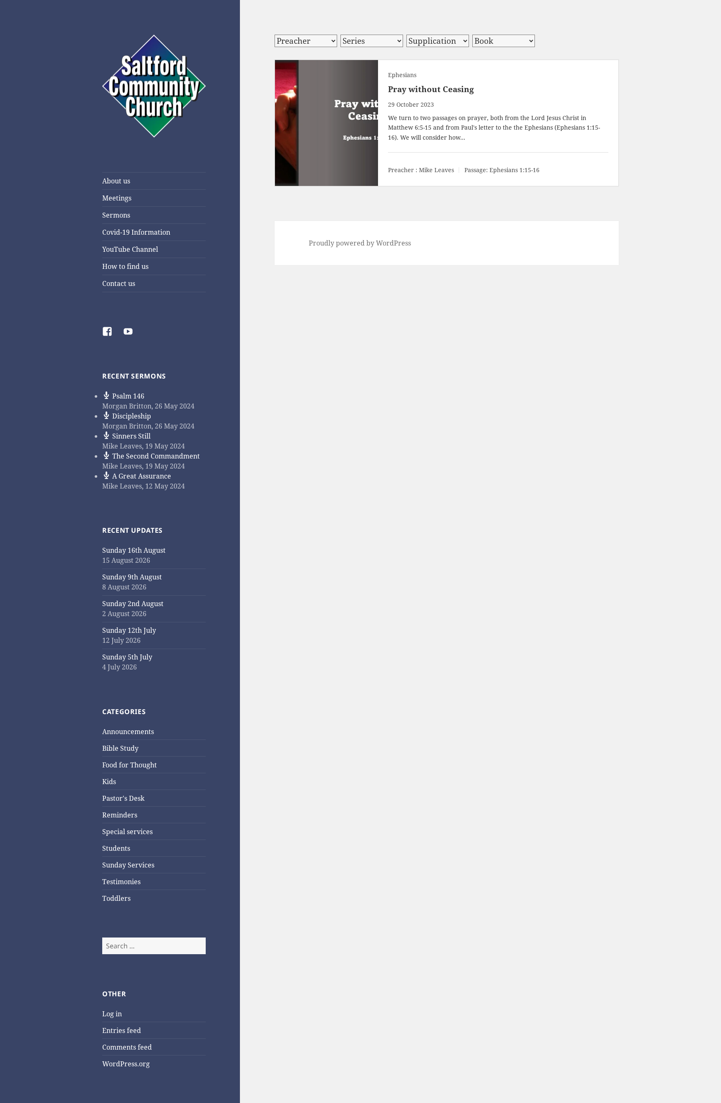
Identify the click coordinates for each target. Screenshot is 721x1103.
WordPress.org (126, 1063)
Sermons (116, 215)
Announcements (128, 731)
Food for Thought (129, 765)
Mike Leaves (436, 170)
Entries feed (121, 1030)
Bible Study (120, 748)
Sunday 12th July (129, 630)
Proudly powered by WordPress (360, 243)
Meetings (116, 198)
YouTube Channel (130, 249)
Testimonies (121, 881)
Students (116, 848)
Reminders (119, 815)
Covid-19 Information (136, 232)
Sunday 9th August (132, 577)
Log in (112, 1013)
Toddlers (116, 898)
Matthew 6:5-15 (409, 127)
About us (116, 181)
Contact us (118, 283)
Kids (109, 781)
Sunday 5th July (127, 657)
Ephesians (402, 75)
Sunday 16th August (134, 550)
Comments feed (127, 1047)
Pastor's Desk (123, 798)
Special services (127, 831)
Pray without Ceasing (431, 89)
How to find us (125, 266)
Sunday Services (128, 865)
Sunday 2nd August (133, 603)
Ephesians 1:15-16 (514, 170)
